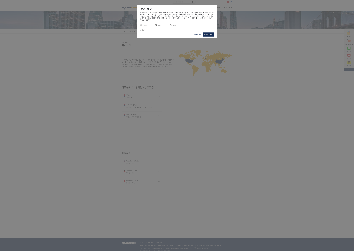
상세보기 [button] (142, 30)
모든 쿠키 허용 (208, 34)
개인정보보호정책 (154, 12)
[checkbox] (141, 25)
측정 (159, 25)
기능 (174, 25)
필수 (145, 25)
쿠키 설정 (146, 9)
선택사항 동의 (197, 34)
